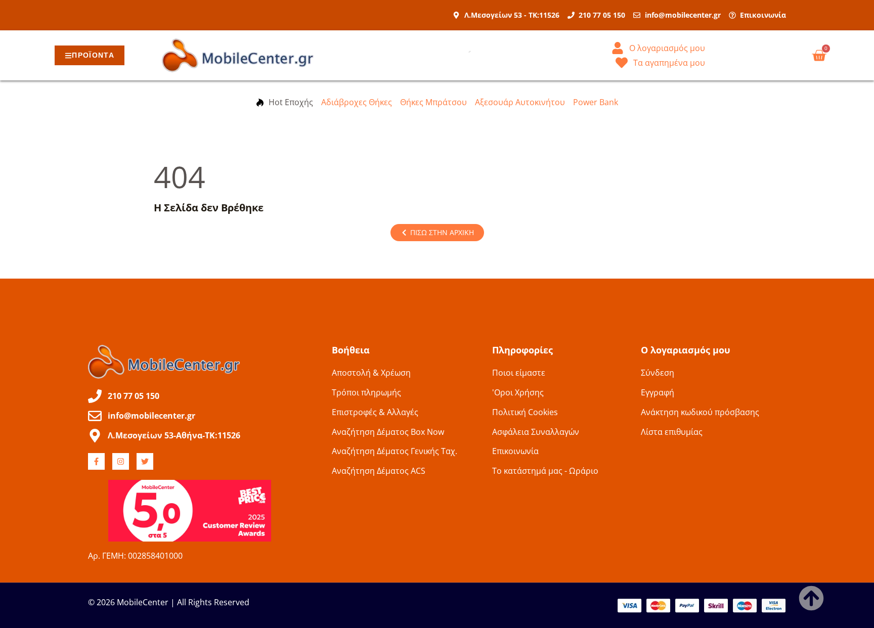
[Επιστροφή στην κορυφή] (811, 598)
